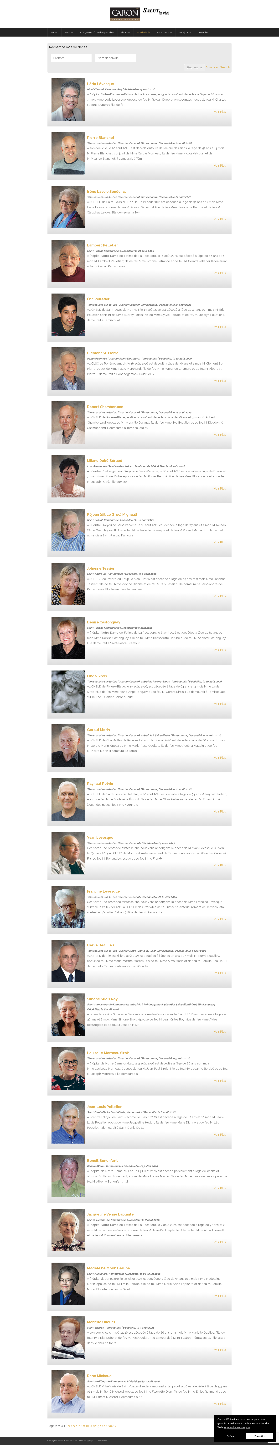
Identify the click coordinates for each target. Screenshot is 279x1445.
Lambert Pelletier (102, 245)
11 (91, 1426)
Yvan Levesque (100, 837)
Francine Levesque (103, 891)
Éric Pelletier (98, 299)
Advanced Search (218, 67)
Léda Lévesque (100, 84)
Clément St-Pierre (103, 353)
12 (94, 1426)
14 (101, 1426)
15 (105, 1426)
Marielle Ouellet (101, 1322)
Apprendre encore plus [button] (237, 1427)
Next (111, 1426)
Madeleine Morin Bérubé (108, 1268)
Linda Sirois (97, 676)
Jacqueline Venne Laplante (110, 1214)
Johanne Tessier (101, 568)
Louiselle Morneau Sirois (108, 1053)
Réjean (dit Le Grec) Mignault (112, 514)
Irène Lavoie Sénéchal (106, 191)
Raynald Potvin (100, 783)
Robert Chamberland (105, 407)
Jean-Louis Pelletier (104, 1107)
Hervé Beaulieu (100, 945)
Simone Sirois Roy (102, 999)
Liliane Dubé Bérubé (104, 460)
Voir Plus (220, 111)
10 (87, 1426)
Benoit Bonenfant (102, 1160)
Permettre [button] (259, 1436)
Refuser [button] (231, 1436)
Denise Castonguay (103, 622)
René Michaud (99, 1376)
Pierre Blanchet (100, 138)
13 (98, 1426)
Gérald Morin (98, 730)
